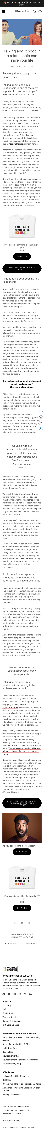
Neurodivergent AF (11, 1056)
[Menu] (4, 11)
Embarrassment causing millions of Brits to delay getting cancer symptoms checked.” (21, 751)
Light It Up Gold (9, 1048)
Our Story (6, 1005)
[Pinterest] (20, 994)
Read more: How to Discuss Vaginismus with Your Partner (22, 803)
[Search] (34, 12)
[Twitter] (25, 994)
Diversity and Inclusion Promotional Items (21, 1084)
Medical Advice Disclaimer (12, 1114)
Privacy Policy (23, 1107)
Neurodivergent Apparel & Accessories (20, 1059)
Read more (22, 852)
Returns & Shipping (11, 1021)
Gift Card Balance (10, 1025)
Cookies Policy (25, 1110)
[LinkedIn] (30, 994)
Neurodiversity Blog (11, 1063)
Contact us (7, 1013)
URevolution (13, 1127)
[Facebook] (3, 994)
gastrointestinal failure (12, 144)
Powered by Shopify (27, 1127)
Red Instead (7, 1052)
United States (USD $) (11, 1121)
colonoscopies (25, 701)
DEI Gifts (6, 1080)
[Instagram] (14, 994)
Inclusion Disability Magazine (15, 1076)
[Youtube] (9, 994)
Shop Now (22, 257)
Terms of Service (10, 1017)
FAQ (4, 1009)
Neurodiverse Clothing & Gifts (16, 1044)
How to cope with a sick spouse (22, 268)
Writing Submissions (11, 1094)
